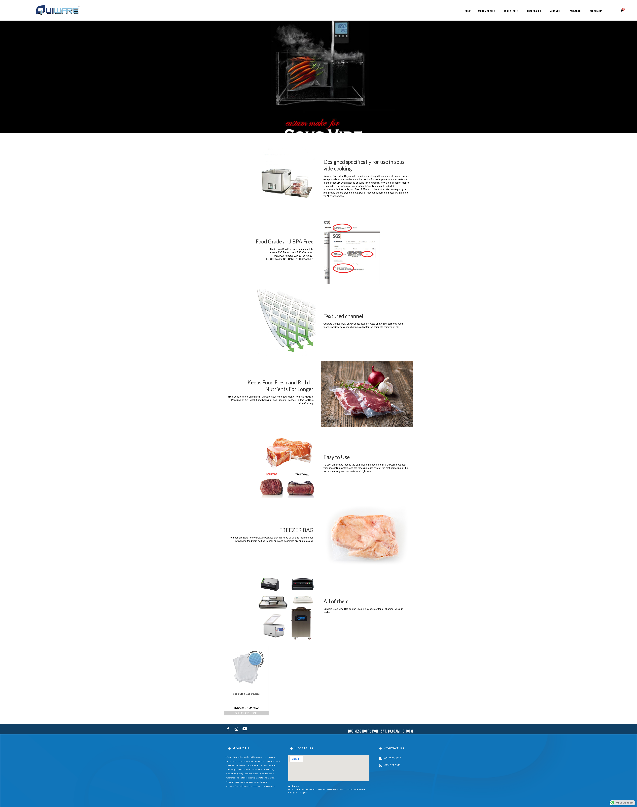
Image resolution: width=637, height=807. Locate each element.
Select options (246, 712)
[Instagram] (236, 729)
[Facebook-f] (228, 729)
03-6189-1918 (393, 758)
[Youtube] (245, 729)
